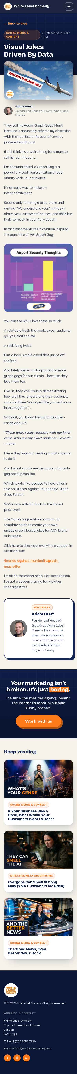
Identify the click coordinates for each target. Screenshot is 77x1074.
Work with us (38, 721)
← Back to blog (15, 23)
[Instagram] (17, 1057)
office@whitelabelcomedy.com (31, 1048)
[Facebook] (7, 1057)
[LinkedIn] (26, 1057)
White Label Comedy (31, 6)
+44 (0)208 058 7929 (22, 1041)
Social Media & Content (17, 34)
